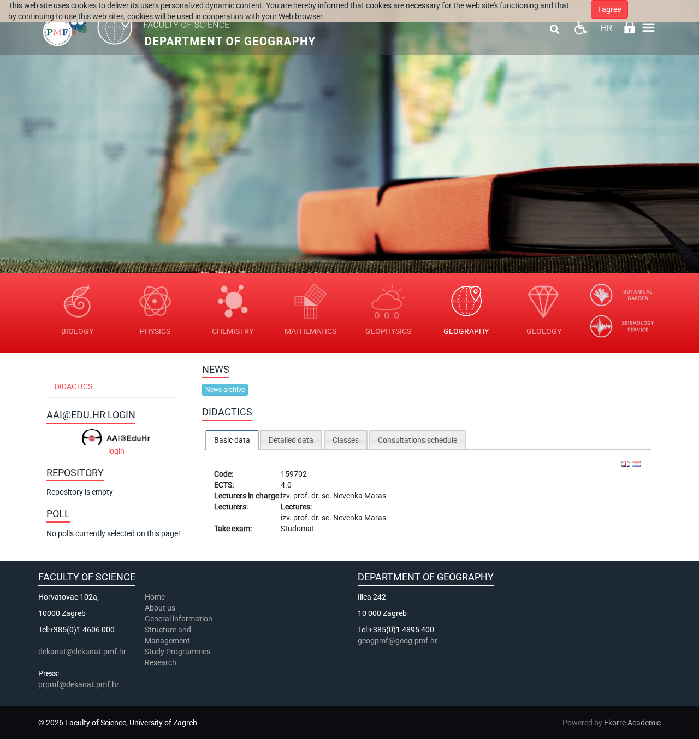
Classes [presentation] (346, 440)
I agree (609, 9)
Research (161, 662)
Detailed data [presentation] (291, 440)
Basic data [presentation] (232, 440)
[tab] (232, 440)
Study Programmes (177, 651)
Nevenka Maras (359, 495)
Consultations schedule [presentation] (417, 440)
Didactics (73, 386)
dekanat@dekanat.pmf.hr (82, 651)
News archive (225, 390)
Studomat (298, 528)
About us (161, 607)
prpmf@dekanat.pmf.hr (78, 684)
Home (155, 597)
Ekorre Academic (632, 722)
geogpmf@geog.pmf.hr (397, 640)
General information (178, 618)
